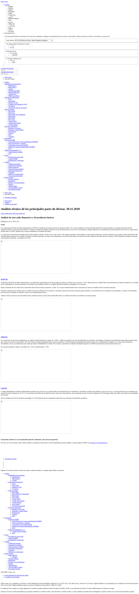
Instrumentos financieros (12, 97)
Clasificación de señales (15, 152)
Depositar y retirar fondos (16, 130)
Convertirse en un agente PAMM (18, 145)
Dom (13, 62)
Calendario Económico (15, 165)
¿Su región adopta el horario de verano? (18, 44)
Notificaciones (12, 186)
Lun (13, 60)
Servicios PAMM (10, 140)
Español (7, 5)
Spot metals (11, 101)
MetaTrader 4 (12, 85)
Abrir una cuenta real (18, 213)
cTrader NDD (12, 121)
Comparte (11, 172)
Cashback (11, 136)
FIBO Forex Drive (13, 96)
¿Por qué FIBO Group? (15, 188)
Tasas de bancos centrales (16, 169)
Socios (7, 155)
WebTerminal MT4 (14, 91)
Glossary (11, 133)
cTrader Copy (12, 94)
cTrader (10, 89)
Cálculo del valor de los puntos (17, 108)
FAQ (9, 135)
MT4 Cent (11, 113)
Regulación (11, 181)
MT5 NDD (11, 118)
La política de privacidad (12, 577)
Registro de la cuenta (14, 128)
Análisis (7, 162)
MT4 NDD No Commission (16, 114)
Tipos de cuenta (9, 109)
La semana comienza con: (13, 58)
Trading (7, 82)
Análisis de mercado (14, 164)
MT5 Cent (11, 119)
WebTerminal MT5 (14, 92)
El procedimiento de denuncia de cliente (16, 575)
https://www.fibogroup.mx (99, 443)
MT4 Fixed (11, 116)
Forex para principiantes (15, 176)
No (13, 48)
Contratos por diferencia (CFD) (17, 104)
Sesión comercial (13, 167)
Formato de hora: (11, 51)
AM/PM (14, 55)
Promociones (12, 131)
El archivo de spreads (18, 506)
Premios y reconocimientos (16, 182)
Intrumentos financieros (15, 171)
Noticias (10, 184)
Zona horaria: (10, 40)
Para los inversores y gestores (17, 143)
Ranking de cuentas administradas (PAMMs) (21, 147)
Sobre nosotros (9, 177)
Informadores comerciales (16, 160)
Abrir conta (8, 77)
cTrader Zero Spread (14, 123)
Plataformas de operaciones (13, 84)
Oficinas (14, 557)
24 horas (14, 53)
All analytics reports (10, 459)
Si (12, 46)
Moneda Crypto (13, 102)
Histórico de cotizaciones (15, 174)
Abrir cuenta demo (6, 213)
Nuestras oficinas (13, 179)
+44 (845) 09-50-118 (7, 68)
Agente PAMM (13, 159)
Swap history (16, 504)
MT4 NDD (11, 111)
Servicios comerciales (11, 126)
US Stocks (11, 106)
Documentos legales (14, 189)
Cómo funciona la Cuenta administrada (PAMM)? (23, 142)
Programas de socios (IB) (15, 157)
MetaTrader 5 (12, 87)
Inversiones (8, 138)
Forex (10, 99)
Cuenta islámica (13, 125)
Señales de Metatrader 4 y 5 (13, 150)
